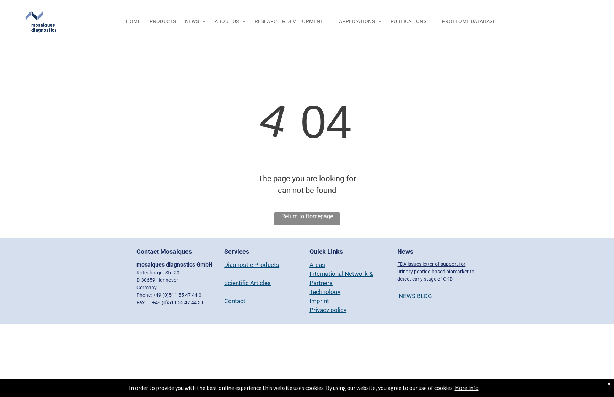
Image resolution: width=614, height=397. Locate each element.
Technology (324, 291)
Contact (235, 301)
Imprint (319, 301)
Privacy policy (327, 309)
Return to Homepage (307, 216)
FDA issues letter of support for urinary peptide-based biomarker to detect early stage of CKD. (435, 271)
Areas (317, 264)
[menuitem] (134, 22)
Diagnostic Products (251, 264)
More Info (467, 387)
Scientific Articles (247, 282)
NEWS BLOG (415, 296)
